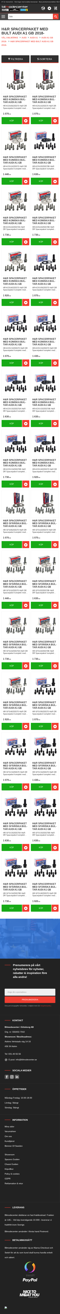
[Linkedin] (17, 1077)
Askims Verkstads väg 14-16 (18, 1041)
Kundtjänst (9, 1141)
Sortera (46, 59)
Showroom (10, 1154)
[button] (4, 16)
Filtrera (17, 59)
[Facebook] (7, 1077)
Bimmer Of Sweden (14, 1146)
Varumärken (10, 1131)
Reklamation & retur (14, 1183)
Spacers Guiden (12, 1159)
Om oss (8, 1136)
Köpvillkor (9, 1169)
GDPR (7, 1178)
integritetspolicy (45, 1006)
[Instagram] (12, 1077)
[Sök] (56, 16)
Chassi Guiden (11, 1164)
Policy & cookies (12, 1174)
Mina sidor (9, 1126)
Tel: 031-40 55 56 (13, 1054)
